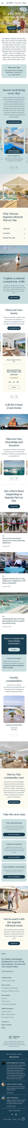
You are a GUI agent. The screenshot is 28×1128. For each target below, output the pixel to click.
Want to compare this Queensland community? (14, 641)
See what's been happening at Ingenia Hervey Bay (14, 495)
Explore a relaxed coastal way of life (14, 280)
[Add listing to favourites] (23, 353)
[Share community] (24, 9)
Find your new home (14, 311)
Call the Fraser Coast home (14, 406)
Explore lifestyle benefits (14, 122)
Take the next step (14, 814)
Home (3, 954)
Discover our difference (14, 877)
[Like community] (22, 9)
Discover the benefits (14, 857)
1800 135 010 (14, 1057)
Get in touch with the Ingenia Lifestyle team (14, 922)
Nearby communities (14, 679)
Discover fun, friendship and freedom (14, 442)
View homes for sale (14, 328)
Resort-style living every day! (14, 92)
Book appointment (14, 802)
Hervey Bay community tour (14, 776)
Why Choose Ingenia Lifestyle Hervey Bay (13, 217)
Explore (14, 387)
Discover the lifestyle (14, 834)
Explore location (14, 297)
